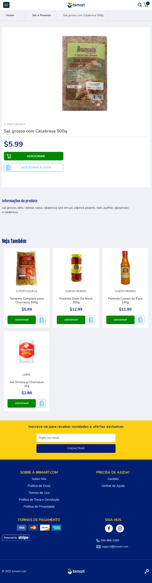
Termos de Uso (39, 493)
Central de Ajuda (113, 486)
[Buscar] (140, 5)
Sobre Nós (39, 479)
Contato (113, 479)
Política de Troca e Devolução (39, 499)
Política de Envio (39, 486)
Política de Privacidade (39, 506)
